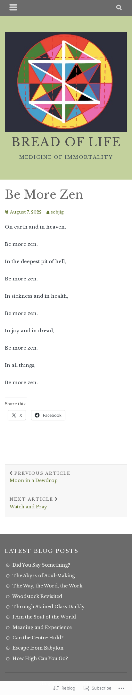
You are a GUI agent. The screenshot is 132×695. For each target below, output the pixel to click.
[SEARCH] (119, 8)
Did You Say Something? (41, 565)
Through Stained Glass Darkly (48, 607)
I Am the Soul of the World (44, 617)
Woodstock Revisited (37, 596)
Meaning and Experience (42, 627)
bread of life (66, 142)
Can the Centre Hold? (37, 638)
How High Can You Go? (40, 658)
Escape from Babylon (37, 648)
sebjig (57, 212)
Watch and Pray (31, 503)
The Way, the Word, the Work (47, 586)
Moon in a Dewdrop (40, 477)
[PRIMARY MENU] (13, 8)
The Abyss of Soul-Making (43, 575)
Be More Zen (44, 195)
